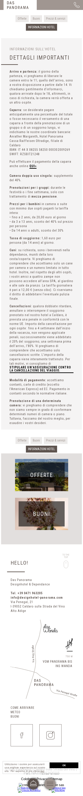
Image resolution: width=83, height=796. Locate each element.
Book (33, 783)
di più (41, 475)
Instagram (50, 735)
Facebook (22, 735)
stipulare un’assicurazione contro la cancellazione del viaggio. (40, 369)
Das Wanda (50, 628)
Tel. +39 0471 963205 (27, 593)
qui (42, 771)
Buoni (15, 716)
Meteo (15, 712)
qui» (33, 166)
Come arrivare (23, 707)
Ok (64, 765)
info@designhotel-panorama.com (37, 597)
